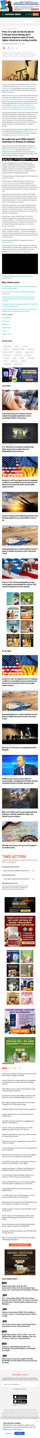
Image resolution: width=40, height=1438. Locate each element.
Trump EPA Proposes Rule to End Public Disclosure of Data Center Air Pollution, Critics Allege (19, 1162)
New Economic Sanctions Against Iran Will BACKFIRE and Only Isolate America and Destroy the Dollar (19, 1361)
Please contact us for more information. (13, 889)
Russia (6, 56)
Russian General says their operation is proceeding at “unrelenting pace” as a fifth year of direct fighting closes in (19, 1082)
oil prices (16, 55)
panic (26, 55)
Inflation (23, 53)
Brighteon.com (8, 278)
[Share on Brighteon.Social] (4, 48)
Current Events (12, 29)
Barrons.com (6, 321)
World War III (30, 56)
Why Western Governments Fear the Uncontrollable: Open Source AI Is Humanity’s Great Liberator (19, 1155)
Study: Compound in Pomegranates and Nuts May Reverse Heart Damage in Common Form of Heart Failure (18, 1217)
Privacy (12, 1410)
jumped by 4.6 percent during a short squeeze (15, 99)
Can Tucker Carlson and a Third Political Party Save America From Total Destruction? (19, 1325)
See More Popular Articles (20, 1245)
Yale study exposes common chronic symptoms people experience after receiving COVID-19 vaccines (17, 416)
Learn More (8, 1433)
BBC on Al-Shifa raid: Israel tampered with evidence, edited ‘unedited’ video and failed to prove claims (19, 814)
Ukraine (17, 56)
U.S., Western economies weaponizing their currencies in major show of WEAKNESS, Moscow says (18, 449)
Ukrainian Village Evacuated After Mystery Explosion (19, 1109)
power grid (31, 358)
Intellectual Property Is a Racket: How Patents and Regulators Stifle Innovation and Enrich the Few (18, 1169)
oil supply (21, 55)
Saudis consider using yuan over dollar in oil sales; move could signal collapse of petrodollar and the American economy (18, 299)
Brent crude (8, 52)
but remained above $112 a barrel (19, 135)
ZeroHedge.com (7, 318)
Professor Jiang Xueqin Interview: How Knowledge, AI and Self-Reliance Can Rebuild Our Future (18, 1348)
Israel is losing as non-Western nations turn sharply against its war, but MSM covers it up (20, 518)
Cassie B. (12, 411)
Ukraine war (23, 56)
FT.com (4, 331)
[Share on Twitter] (13, 48)
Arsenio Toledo (14, 43)
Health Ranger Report (9, 1279)
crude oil (24, 52)
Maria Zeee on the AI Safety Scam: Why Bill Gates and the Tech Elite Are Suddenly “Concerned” (19, 1203)
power (30, 55)
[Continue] (36, 1384)
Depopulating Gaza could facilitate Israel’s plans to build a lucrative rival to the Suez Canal (20, 551)
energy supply (17, 53)
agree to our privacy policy (12, 1429)
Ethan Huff (12, 444)
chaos (14, 52)
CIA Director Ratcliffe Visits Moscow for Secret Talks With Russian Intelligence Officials (19, 1074)
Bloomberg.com (7, 327)
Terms (16, 1410)
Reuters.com (6, 324)
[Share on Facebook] (8, 48)
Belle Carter (13, 477)
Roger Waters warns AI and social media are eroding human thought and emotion (18, 1089)
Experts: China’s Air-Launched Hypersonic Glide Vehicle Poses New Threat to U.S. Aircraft (17, 1128)
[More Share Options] (17, 48)
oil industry (7, 355)
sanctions (11, 56)
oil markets (10, 55)
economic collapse (18, 349)
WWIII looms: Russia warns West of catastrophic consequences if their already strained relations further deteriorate (20, 781)
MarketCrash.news (7, 242)
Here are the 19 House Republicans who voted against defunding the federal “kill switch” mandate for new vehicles (19, 584)
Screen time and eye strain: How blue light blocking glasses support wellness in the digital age (18, 1225)
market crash (29, 53)
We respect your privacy (20, 1389)
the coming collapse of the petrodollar (19, 251)
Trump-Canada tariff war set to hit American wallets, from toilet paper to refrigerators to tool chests (19, 1182)
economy (10, 53)
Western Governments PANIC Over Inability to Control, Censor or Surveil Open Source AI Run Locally (19, 1314)
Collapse (18, 52)
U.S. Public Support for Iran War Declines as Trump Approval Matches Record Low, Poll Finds (18, 1196)
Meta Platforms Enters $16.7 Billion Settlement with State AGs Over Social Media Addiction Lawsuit (18, 1096)
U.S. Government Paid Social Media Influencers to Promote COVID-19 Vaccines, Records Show (18, 1176)
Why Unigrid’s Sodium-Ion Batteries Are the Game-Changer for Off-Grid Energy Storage (18, 1103)
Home (3, 29)
